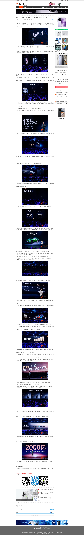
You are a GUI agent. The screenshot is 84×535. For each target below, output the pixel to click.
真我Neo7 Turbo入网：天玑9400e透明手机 (65, 44)
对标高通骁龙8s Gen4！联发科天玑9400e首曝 (46, 496)
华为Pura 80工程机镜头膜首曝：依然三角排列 (62, 79)
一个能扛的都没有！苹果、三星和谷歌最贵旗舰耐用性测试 (48, 489)
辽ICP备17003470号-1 (37, 529)
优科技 (35, 528)
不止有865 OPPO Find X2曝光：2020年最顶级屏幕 (46, 492)
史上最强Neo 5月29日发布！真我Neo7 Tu (64, 36)
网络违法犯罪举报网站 (25, 532)
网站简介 (38, 527)
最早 (53, 512)
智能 (47, 7)
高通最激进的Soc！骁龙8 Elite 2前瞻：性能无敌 (62, 81)
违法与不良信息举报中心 (32, 532)
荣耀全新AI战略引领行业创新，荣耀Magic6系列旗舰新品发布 (64, 105)
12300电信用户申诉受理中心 (50, 532)
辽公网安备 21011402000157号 (45, 529)
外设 (39, 7)
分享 (53, 19)
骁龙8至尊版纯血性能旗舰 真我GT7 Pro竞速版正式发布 (63, 94)
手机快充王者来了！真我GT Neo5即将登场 (45, 498)
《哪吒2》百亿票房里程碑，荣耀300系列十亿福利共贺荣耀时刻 (65, 96)
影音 (25, 7)
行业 (65, 7)
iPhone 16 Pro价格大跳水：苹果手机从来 (65, 51)
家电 (32, 7)
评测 (58, 7)
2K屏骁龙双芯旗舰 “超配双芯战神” (58, 44)
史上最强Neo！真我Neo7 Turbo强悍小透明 (58, 51)
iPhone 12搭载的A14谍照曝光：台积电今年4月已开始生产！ (48, 497)
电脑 (28, 7)
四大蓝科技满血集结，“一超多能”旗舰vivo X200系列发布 (64, 92)
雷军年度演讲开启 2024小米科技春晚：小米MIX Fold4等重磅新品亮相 (65, 99)
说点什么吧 (20, 505)
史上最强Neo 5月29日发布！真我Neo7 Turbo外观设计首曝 (63, 70)
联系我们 (46, 527)
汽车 (43, 7)
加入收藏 (67, 0)
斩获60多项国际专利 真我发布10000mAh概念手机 (62, 83)
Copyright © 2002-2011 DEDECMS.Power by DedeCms (42, 533)
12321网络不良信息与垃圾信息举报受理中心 (40, 532)
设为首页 (65, 0)
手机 (21, 7)
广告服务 (43, 527)
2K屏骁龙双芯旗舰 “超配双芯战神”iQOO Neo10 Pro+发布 (63, 72)
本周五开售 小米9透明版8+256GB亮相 (45, 493)
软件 (54, 7)
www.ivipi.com (37, 528)
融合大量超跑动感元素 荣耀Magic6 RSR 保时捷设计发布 (64, 101)
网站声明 (41, 527)
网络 (50, 7)
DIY (36, 7)
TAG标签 (62, 0)
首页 (17, 7)
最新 (51, 512)
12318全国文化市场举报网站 (58, 532)
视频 (61, 7)
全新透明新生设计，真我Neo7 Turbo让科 (58, 36)
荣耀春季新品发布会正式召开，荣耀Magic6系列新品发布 (64, 103)
